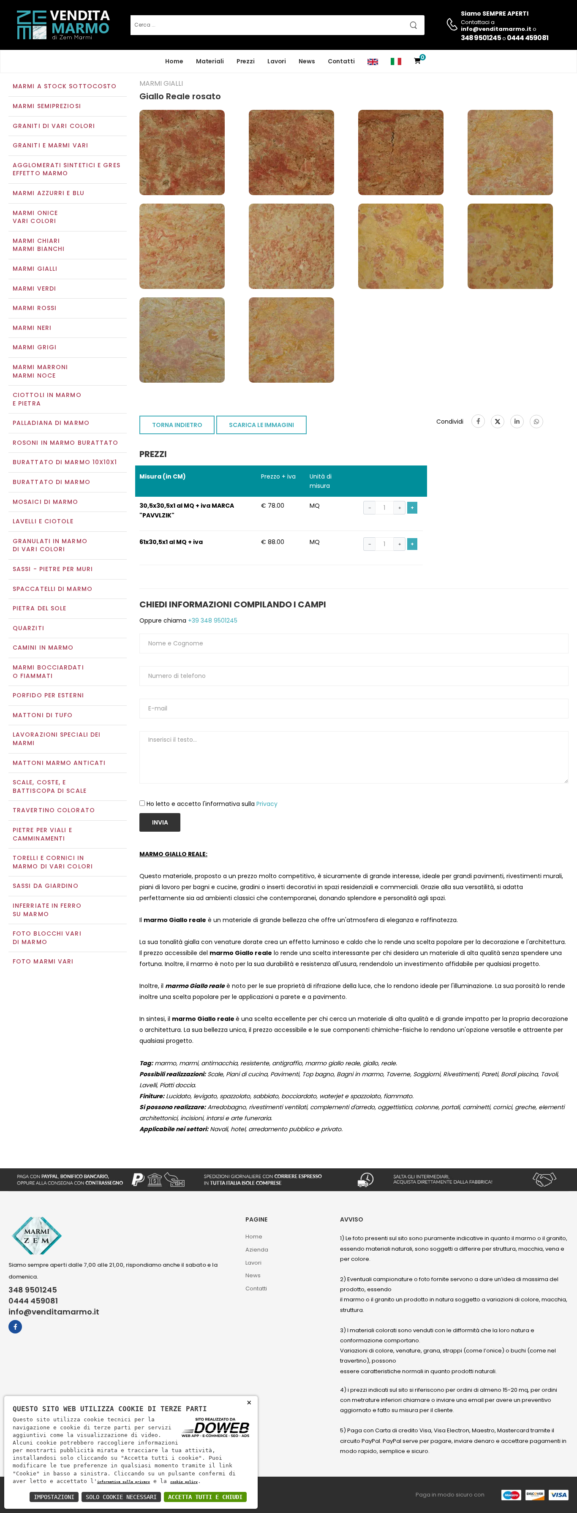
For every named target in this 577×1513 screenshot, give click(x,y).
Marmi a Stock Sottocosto (65, 86)
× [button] (249, 1402)
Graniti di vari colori (54, 126)
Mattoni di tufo (43, 715)
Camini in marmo (43, 647)
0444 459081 (527, 38)
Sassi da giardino (46, 886)
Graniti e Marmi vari (50, 145)
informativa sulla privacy (123, 1482)
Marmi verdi (34, 288)
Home (174, 61)
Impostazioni (54, 1497)
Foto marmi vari (43, 961)
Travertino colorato (54, 810)
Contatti (341, 61)
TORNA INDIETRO (177, 425)
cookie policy (184, 1482)
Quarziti (28, 628)
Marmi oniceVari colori (35, 217)
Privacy (267, 804)
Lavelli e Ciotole (43, 521)
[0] (417, 61)
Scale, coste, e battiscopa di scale (50, 786)
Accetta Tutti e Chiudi (205, 1497)
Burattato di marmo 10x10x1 (65, 462)
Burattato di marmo (51, 482)
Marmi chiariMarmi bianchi (39, 245)
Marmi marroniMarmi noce (40, 371)
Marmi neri (32, 328)
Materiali (210, 61)
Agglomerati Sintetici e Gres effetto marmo (66, 169)
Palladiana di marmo (51, 423)
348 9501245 (481, 38)
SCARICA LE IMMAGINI (261, 425)
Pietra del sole (40, 608)
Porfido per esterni (48, 695)
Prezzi (246, 61)
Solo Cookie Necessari (121, 1497)
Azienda (256, 1250)
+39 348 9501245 (211, 620)
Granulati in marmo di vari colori (50, 545)
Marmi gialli (35, 268)
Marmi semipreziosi (47, 106)
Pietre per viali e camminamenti (42, 834)
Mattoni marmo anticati (59, 763)
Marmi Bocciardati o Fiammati (48, 671)
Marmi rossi (35, 308)
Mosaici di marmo (46, 502)
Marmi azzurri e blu (48, 193)
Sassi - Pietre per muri (53, 569)
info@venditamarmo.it (53, 1312)
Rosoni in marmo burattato (66, 442)
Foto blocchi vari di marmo (47, 937)
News (307, 61)
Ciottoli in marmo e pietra (47, 399)
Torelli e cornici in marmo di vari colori (53, 862)
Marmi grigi (35, 347)
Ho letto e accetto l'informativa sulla (212, 804)
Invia (160, 822)
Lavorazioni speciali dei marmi (57, 738)
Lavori (276, 61)
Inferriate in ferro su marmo (47, 909)
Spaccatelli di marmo (53, 589)
